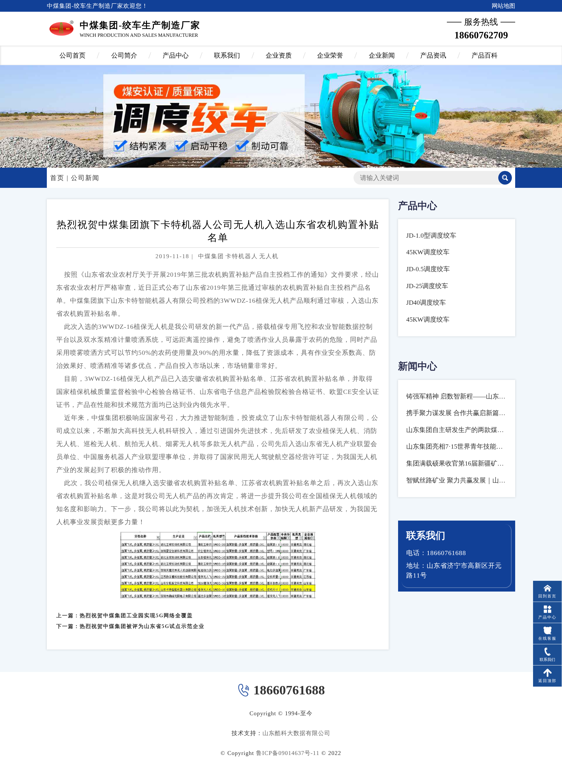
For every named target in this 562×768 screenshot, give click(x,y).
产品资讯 (433, 55)
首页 (57, 177)
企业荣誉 (330, 55)
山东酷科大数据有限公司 (296, 733)
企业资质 (279, 55)
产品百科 (485, 55)
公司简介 (124, 55)
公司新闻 (85, 177)
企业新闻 (382, 55)
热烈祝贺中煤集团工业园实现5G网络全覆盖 (136, 615)
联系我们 (227, 55)
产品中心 (176, 55)
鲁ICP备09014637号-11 (287, 753)
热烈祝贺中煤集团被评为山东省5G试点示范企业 (142, 626)
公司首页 (73, 55)
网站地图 (503, 6)
